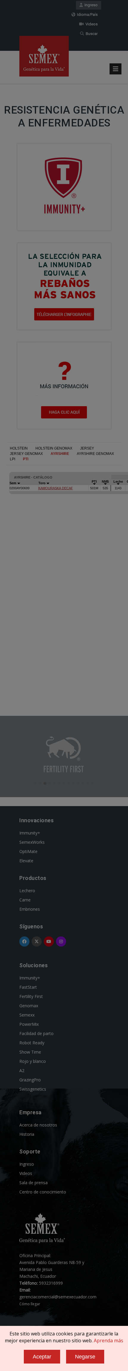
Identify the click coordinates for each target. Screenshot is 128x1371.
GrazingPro (30, 1080)
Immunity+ (29, 833)
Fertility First (31, 996)
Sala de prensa (33, 1182)
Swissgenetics (32, 1089)
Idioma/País (86, 14)
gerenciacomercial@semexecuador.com (57, 1297)
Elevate (26, 860)
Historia (26, 1134)
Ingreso (90, 5)
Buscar (91, 33)
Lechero (27, 890)
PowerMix (29, 1024)
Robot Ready (31, 1043)
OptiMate (28, 851)
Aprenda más (108, 1340)
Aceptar (42, 1357)
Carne (25, 900)
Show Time (30, 1052)
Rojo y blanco (32, 1061)
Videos (91, 24)
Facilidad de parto (36, 1033)
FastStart (28, 987)
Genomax (28, 1005)
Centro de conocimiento (42, 1192)
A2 (21, 1070)
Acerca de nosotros (38, 1125)
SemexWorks (32, 842)
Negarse (85, 1357)
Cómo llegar (29, 1303)
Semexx (27, 1015)
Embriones (29, 909)
